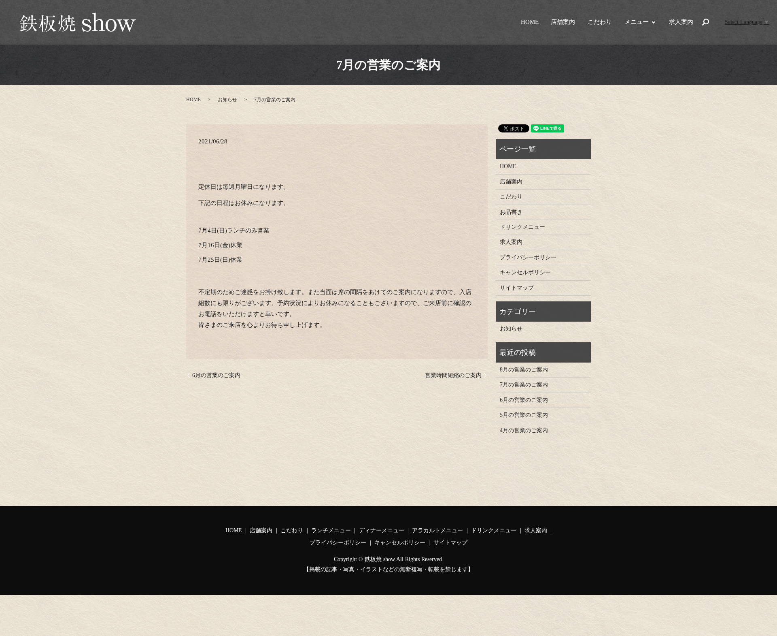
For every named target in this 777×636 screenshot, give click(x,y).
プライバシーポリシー (528, 257)
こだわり (600, 22)
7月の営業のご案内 (524, 385)
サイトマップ (517, 288)
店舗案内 (563, 22)
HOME (530, 22)
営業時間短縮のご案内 (453, 375)
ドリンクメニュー (522, 227)
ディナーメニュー (381, 530)
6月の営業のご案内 (216, 375)
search (706, 22)
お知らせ (227, 99)
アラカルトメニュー (437, 530)
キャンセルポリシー (525, 272)
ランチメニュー (331, 530)
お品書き (511, 212)
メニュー (636, 22)
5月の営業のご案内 (524, 415)
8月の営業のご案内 (524, 370)
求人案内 (681, 22)
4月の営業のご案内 (524, 430)
